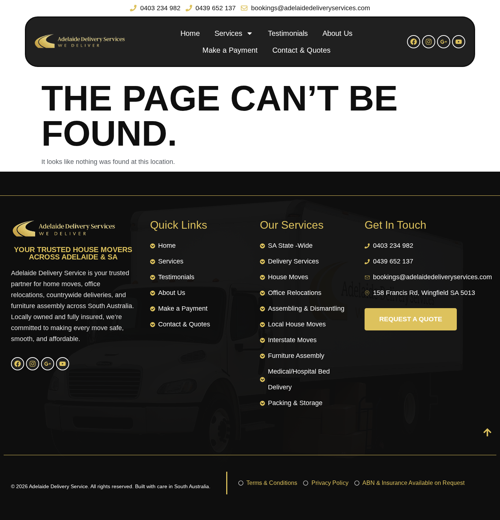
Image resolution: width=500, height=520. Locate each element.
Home (190, 33)
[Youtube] (458, 41)
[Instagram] (428, 41)
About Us (337, 33)
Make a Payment (230, 50)
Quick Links (178, 225)
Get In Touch (395, 225)
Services (228, 33)
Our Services (292, 225)
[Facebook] (413, 41)
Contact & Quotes (301, 50)
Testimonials (288, 33)
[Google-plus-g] (443, 41)
